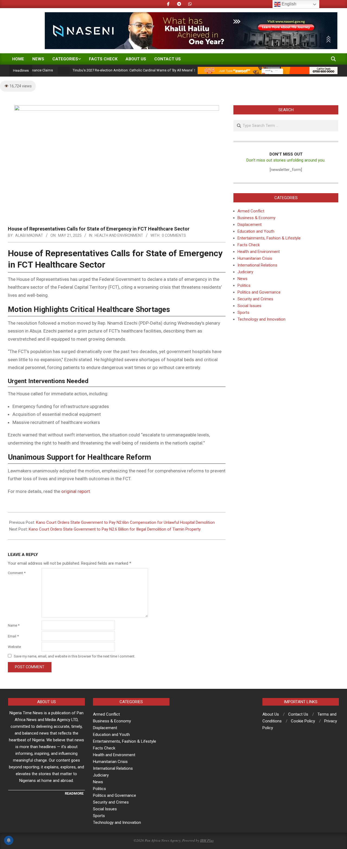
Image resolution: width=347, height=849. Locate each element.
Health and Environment (119, 235)
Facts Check (248, 244)
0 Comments (174, 235)
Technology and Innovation (261, 319)
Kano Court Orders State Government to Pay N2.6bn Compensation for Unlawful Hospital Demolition (125, 522)
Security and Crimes (255, 299)
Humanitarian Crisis (254, 258)
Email (13, 636)
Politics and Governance (259, 292)
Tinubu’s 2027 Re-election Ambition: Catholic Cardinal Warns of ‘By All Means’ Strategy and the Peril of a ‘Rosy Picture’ (150, 70)
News (242, 278)
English (288, 4)
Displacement (249, 224)
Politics (243, 285)
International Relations (257, 265)
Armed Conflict (250, 211)
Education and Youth (255, 231)
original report (75, 491)
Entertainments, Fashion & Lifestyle (269, 238)
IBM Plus (207, 840)
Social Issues (249, 305)
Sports (243, 312)
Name (14, 625)
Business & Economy (256, 217)
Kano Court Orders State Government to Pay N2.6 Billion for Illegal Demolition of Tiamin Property (115, 529)
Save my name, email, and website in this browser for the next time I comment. (74, 656)
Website (14, 647)
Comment (16, 573)
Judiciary (245, 271)
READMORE (74, 793)
